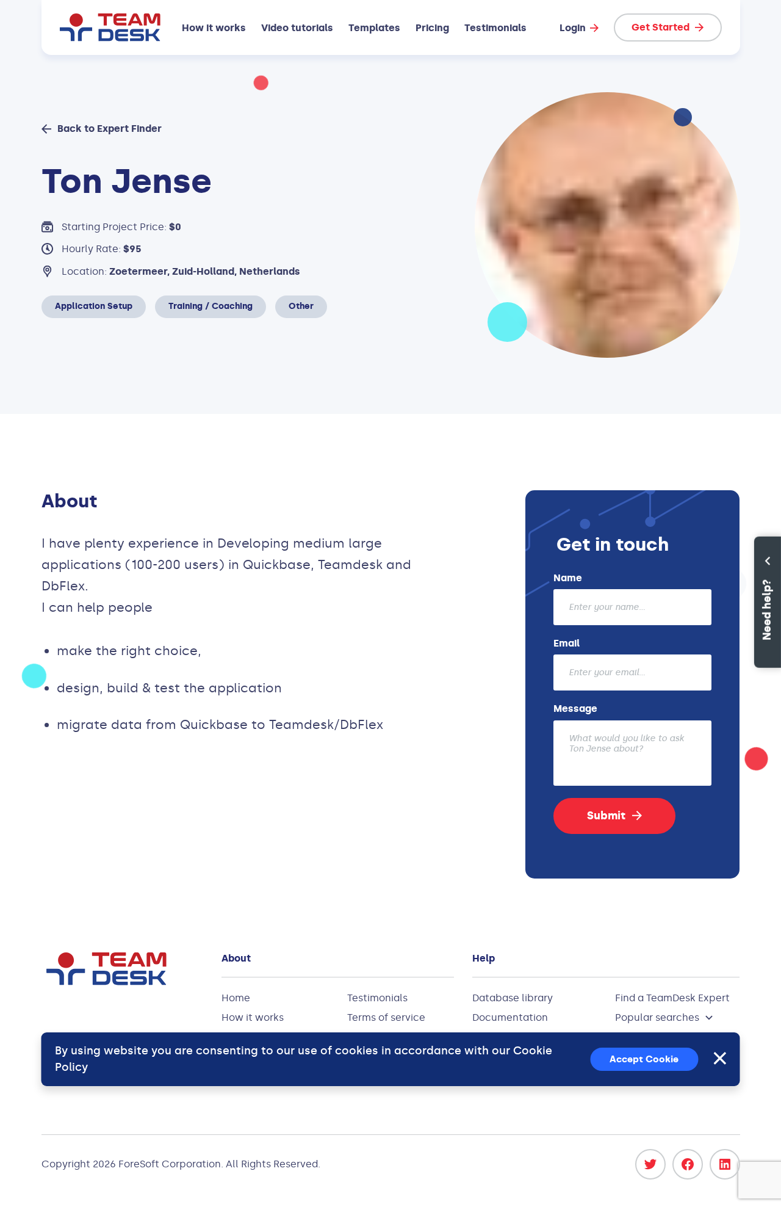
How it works (214, 28)
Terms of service (386, 1017)
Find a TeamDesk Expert (672, 998)
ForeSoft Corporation (169, 1164)
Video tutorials (297, 28)
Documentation (510, 1017)
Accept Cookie (644, 1059)
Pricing (432, 28)
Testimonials (495, 28)
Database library (512, 998)
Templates (374, 28)
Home (235, 998)
